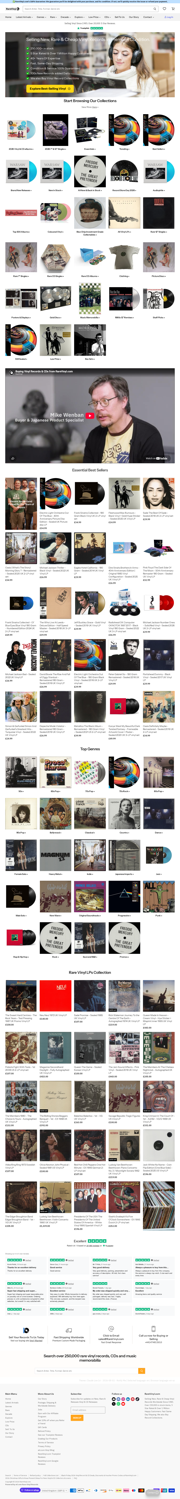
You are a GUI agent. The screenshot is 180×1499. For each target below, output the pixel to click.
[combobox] (87, 9)
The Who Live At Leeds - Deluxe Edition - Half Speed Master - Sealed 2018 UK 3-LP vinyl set (55, 627)
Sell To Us (120, 17)
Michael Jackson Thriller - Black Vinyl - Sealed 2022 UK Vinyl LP (54, 570)
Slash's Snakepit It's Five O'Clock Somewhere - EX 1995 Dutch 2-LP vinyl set (124, 1219)
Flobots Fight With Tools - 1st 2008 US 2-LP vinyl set (20, 1068)
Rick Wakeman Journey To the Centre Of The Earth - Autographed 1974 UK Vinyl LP (124, 1018)
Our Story (134, 17)
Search (8, 1475)
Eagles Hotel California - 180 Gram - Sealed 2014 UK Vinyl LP (89, 570)
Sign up (77, 1418)
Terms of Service (46, 1442)
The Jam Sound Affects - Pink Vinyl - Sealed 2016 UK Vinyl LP (124, 1070)
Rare (52, 17)
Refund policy (35, 1475)
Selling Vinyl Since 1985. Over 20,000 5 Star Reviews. (90, 23)
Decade (65, 17)
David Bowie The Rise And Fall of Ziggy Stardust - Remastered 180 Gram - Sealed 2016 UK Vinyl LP (55, 679)
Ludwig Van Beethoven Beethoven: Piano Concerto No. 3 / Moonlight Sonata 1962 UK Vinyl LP (124, 1169)
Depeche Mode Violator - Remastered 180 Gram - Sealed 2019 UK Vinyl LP (53, 729)
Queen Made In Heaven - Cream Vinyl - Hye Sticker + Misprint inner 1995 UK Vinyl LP (157, 1019)
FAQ (75, 1478)
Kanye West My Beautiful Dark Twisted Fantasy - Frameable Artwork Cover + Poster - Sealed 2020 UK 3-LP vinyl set (124, 730)
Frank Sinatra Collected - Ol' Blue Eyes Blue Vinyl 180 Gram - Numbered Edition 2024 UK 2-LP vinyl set (20, 627)
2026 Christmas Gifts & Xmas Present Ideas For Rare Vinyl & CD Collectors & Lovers (38, 1478)
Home (8, 17)
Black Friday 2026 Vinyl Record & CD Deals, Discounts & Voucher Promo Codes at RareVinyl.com (98, 1475)
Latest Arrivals (23, 17)
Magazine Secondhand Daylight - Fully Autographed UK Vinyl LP (54, 1070)
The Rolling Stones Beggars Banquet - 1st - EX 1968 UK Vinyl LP (54, 1118)
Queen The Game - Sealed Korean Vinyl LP (87, 1068)
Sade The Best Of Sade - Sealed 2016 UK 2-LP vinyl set (158, 514)
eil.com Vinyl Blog (46, 1450)
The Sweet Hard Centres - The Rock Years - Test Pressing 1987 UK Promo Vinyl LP (21, 1018)
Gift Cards (42, 1427)
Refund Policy (44, 1431)
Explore (79, 17)
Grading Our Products (47, 1438)
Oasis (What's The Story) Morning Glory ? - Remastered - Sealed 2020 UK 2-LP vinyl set (20, 572)
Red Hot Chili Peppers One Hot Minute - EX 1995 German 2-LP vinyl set (89, 1167)
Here (94, 107)
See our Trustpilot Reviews (50, 1435)
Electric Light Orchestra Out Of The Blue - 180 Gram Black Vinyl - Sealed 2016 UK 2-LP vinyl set (89, 679)
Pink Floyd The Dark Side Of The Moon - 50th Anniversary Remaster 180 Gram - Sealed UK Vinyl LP (158, 572)
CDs (106, 17)
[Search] (154, 9)
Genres (41, 17)
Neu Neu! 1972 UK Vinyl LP (53, 1015)
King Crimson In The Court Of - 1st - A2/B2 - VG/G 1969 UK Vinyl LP (159, 1118)
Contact (147, 17)
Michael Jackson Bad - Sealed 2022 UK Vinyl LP (20, 676)
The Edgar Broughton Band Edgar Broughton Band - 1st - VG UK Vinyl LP (20, 1219)
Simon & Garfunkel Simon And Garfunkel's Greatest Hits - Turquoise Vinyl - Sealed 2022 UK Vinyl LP (20, 730)
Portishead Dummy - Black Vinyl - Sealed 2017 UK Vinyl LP (157, 677)
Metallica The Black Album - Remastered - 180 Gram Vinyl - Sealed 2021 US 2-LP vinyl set (90, 729)
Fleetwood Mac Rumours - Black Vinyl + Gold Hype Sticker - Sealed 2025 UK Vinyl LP (124, 515)
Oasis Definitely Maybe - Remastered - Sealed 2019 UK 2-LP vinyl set (158, 729)
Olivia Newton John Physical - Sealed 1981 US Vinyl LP (55, 1166)
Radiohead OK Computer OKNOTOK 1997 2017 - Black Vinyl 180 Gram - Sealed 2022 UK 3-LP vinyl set (124, 627)
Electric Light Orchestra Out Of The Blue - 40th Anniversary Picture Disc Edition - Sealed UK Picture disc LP (54, 518)
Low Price (94, 17)
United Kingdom (53, 1490)
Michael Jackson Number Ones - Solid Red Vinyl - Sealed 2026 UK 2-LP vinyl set (159, 625)
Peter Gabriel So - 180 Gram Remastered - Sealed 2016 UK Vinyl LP (124, 677)
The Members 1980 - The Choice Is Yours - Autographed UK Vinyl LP (21, 1118)
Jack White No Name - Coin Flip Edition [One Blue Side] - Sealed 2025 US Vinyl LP (157, 1167)
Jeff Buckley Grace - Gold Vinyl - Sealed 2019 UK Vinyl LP (90, 624)
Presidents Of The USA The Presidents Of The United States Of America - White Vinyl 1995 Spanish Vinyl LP (88, 1221)
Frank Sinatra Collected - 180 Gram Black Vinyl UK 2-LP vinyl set (90, 515)
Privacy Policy (44, 1446)
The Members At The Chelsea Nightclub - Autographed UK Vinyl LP (158, 1070)
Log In (170, 17)
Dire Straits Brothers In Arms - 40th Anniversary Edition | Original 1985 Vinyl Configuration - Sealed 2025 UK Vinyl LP (124, 573)
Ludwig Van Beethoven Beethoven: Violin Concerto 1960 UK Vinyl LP (54, 1219)
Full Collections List (51, 1475)
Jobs (40, 1409)
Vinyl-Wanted (36, 1340)
